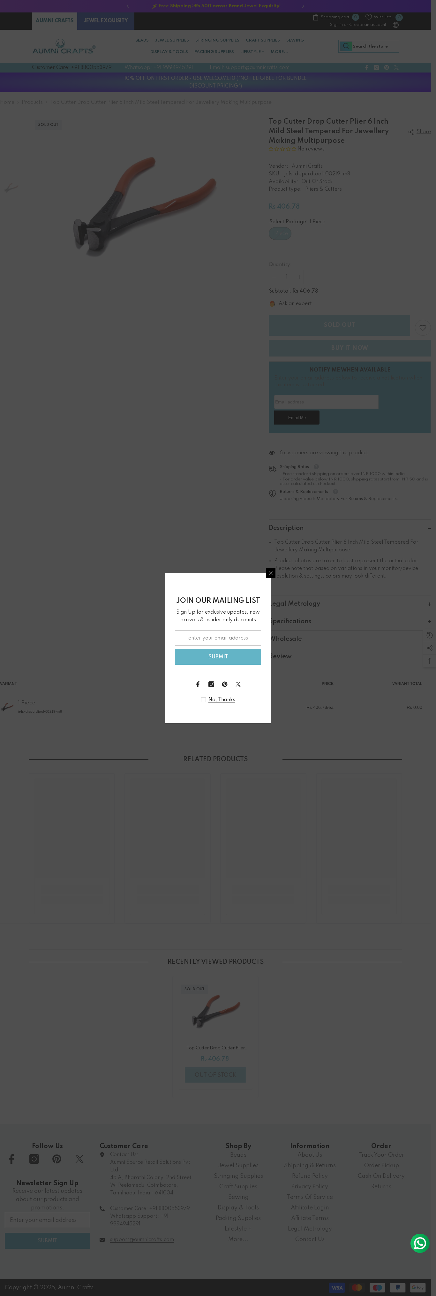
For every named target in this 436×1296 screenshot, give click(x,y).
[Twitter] (238, 684)
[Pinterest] (224, 684)
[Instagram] (211, 684)
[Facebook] (198, 684)
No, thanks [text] (221, 699)
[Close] (270, 573)
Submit (218, 657)
